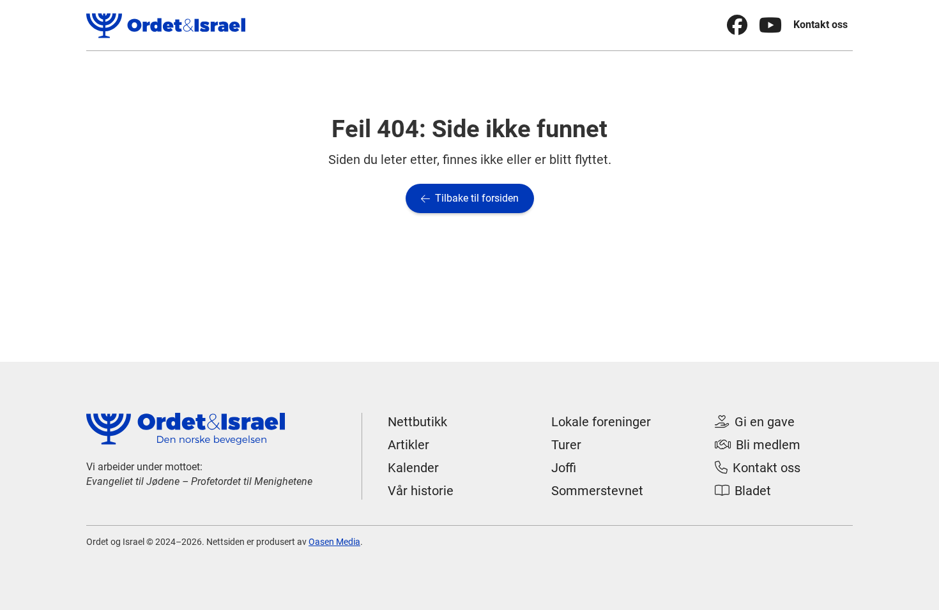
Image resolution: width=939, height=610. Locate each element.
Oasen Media (334, 542)
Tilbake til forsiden (470, 198)
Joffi (563, 467)
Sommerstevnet (597, 490)
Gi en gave (755, 421)
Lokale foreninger (601, 421)
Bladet (743, 490)
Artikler (408, 444)
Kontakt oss (820, 25)
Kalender (413, 467)
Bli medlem (757, 444)
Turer (566, 444)
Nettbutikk (417, 421)
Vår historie (421, 490)
